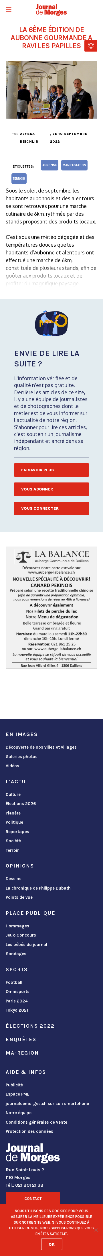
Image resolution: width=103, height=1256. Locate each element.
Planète (13, 813)
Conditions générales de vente (36, 1122)
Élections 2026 (21, 803)
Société (13, 840)
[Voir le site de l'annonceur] (51, 608)
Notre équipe (18, 1112)
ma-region (22, 1053)
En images (22, 734)
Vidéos (12, 765)
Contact (32, 1198)
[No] (96, 1230)
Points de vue (19, 897)
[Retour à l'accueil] (33, 1154)
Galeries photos (21, 756)
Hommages (17, 926)
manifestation (74, 165)
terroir (19, 178)
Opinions (20, 866)
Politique (14, 822)
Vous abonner (37, 489)
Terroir (12, 850)
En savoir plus (37, 470)
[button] (8, 10)
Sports (17, 969)
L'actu (16, 781)
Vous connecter (40, 508)
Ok (52, 1244)
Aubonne (49, 165)
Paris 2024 (17, 1001)
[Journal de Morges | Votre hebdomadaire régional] (51, 10)
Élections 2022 (30, 1026)
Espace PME (17, 1094)
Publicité (14, 1085)
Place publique (30, 913)
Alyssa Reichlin (29, 138)
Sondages (16, 953)
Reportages (17, 831)
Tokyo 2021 (17, 1010)
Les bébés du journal (26, 944)
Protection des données (29, 1131)
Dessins (13, 878)
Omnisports (17, 991)
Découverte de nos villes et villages (41, 747)
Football (14, 982)
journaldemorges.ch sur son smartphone (47, 1103)
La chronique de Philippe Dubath (38, 888)
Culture (13, 794)
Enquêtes (21, 1039)
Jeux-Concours (21, 935)
